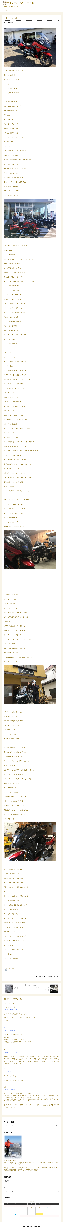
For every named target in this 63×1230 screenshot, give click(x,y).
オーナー (6, 1027)
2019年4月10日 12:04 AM (10, 1010)
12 (31, 1209)
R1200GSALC (49, 976)
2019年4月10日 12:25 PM (10, 1052)
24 (15, 1214)
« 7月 (5, 1217)
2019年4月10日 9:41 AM (10, 1030)
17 (15, 1212)
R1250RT (55, 976)
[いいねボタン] (6, 970)
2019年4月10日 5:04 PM (10, 1071)
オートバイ (40, 976)
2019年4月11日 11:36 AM (10, 1089)
